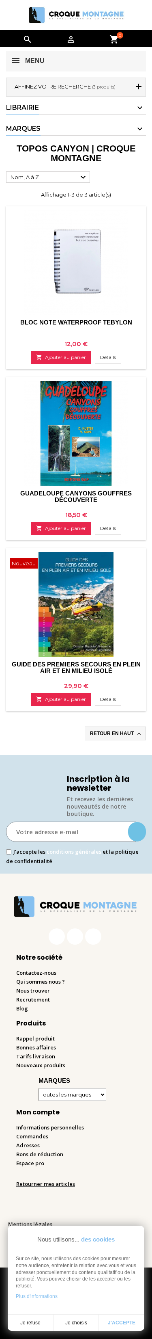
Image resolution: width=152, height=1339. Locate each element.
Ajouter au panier (61, 357)
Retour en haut (116, 734)
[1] (137, 831)
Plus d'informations (37, 1296)
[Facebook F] (57, 936)
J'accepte (121, 1323)
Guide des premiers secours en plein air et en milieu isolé (76, 667)
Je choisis (76, 1323)
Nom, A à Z (49, 177)
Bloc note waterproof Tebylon (76, 322)
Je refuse (30, 1323)
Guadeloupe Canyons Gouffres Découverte (76, 496)
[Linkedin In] (93, 936)
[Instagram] (75, 936)
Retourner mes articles (45, 1184)
